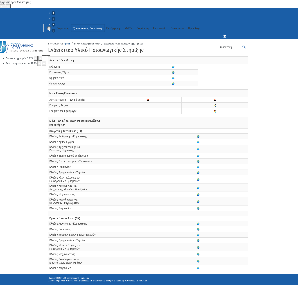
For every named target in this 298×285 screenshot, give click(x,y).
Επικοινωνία (159, 28)
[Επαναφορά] (2, 6)
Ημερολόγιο (194, 28)
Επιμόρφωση (113, 28)
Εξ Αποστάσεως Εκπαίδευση (87, 28)
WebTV (128, 28)
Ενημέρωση (62, 28)
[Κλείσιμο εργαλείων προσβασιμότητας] (8, 6)
